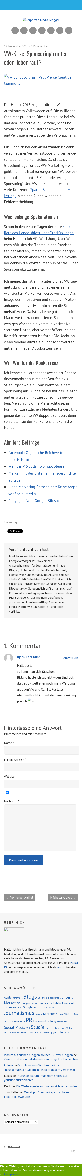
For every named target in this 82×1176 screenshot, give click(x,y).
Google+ (51, 30)
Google (28, 1007)
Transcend (49, 1028)
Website (9, 776)
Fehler (57, 1003)
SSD (28, 1028)
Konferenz (50, 1013)
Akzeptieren (12, 1174)
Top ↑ (74, 1151)
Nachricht (11, 801)
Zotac (66, 1032)
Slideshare (33, 30)
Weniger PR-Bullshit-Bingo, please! (37, 466)
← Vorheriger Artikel (19, 897)
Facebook (59, 30)
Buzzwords (53, 997)
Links (60, 1014)
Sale (65, 1021)
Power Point (19, 1021)
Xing (24, 30)
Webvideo (14, 1032)
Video (6, 1032)
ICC (40, 1007)
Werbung (47, 1032)
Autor (60, 967)
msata (10, 1021)
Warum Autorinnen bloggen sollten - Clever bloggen (38, 1055)
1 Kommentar (39, 46)
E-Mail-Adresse (15, 760)
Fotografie (17, 1007)
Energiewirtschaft (29, 1003)
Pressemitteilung (44, 1021)
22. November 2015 (16, 46)
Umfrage (62, 1028)
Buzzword (42, 997)
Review (60, 1021)
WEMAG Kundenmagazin (31, 1032)
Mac (66, 1013)
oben (60, 607)
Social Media (14, 1027)
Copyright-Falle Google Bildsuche (35, 500)
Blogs (30, 996)
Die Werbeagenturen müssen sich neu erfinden (46, 1086)
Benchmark (17, 997)
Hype (35, 1007)
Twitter (68, 30)
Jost (45, 549)
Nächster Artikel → (63, 897)
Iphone (51, 1007)
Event (41, 1003)
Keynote (38, 1014)
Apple (8, 997)
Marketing (10, 522)
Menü (41, 5)
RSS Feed (15, 30)
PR (29, 1020)
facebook (48, 1003)
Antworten (70, 658)
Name (9, 743)
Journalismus (19, 1012)
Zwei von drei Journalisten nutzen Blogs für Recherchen (41, 1059)
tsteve (8, 1065)
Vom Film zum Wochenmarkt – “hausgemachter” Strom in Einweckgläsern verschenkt (39, 1067)
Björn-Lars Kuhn (28, 657)
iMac (45, 1007)
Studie (37, 1027)
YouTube (42, 30)
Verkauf (69, 1028)
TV (56, 1028)
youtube (58, 1032)
